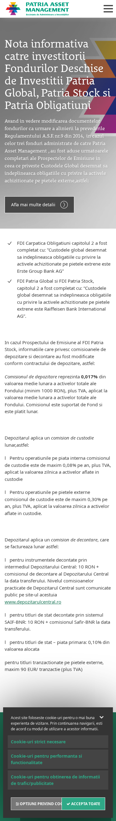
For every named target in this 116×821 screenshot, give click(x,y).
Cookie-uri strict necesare (38, 742)
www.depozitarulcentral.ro (33, 602)
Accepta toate (85, 803)
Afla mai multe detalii (33, 205)
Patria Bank (48, 9)
